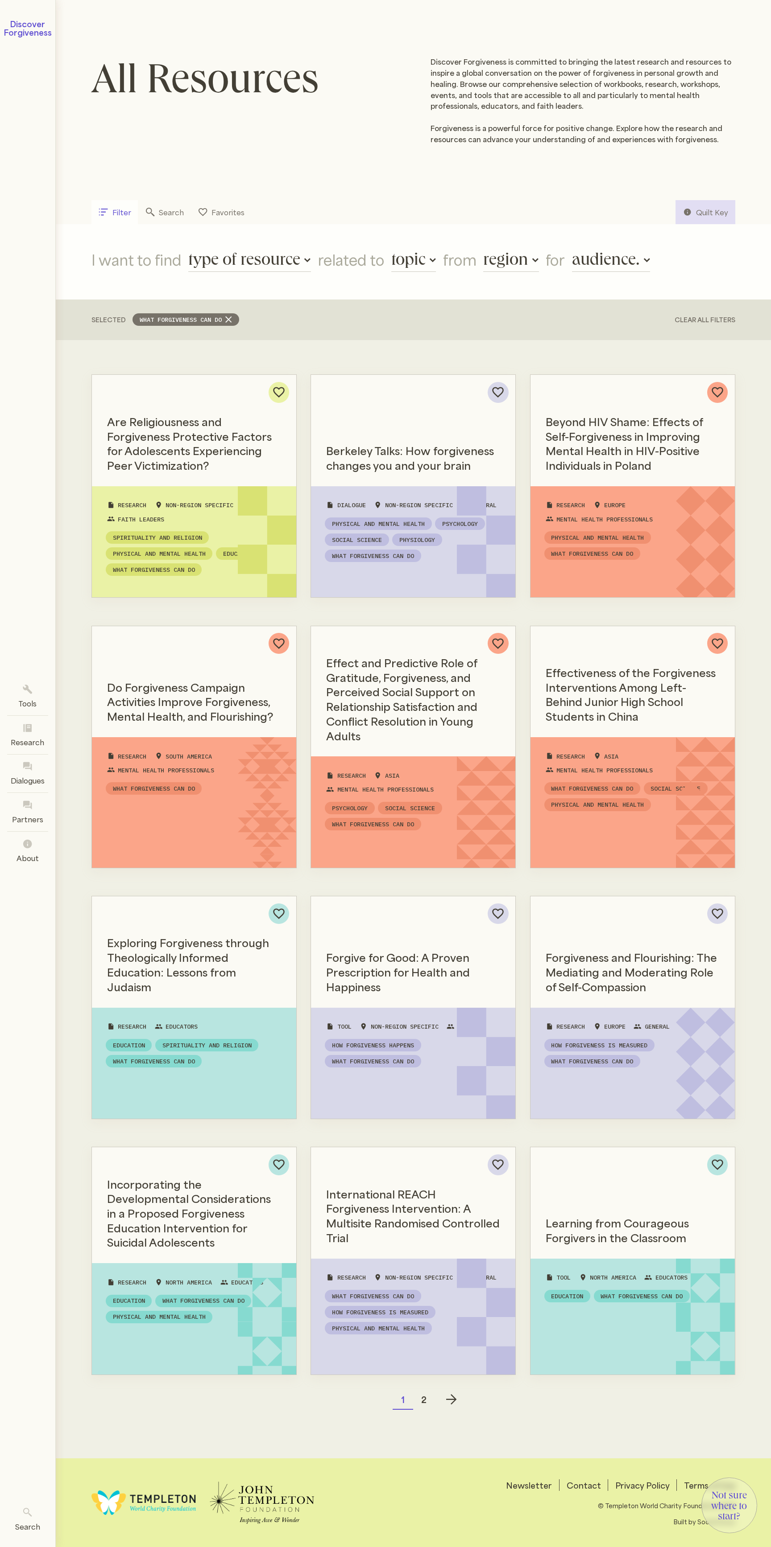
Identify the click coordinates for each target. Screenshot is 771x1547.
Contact (584, 1485)
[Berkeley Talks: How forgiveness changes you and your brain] (413, 486)
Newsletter (529, 1485)
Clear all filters (705, 319)
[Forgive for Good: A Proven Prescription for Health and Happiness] (413, 1007)
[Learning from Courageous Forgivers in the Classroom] (633, 1261)
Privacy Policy (642, 1485)
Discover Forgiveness (28, 28)
